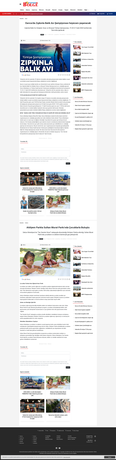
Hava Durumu (60, 439)
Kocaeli (48, 10)
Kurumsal (68, 430)
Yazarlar (110, 13)
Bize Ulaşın (76, 430)
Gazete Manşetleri (72, 437)
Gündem (79, 10)
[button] (14, 14)
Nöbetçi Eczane (49, 439)
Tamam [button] (109, 457)
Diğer (85, 10)
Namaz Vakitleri (71, 439)
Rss (47, 430)
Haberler (22, 18)
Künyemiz (53, 430)
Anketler (47, 437)
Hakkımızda (61, 430)
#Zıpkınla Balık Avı (43, 138)
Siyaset (54, 10)
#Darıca (50, 138)
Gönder (68, 163)
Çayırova (34, 10)
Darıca (28, 10)
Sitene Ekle (41, 430)
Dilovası (41, 10)
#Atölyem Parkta (43, 343)
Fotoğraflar (102, 13)
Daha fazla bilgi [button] (66, 457)
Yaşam (66, 10)
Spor (26, 18)
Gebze (22, 10)
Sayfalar (58, 437)
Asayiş (60, 10)
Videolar (93, 13)
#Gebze (49, 343)
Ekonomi (72, 10)
